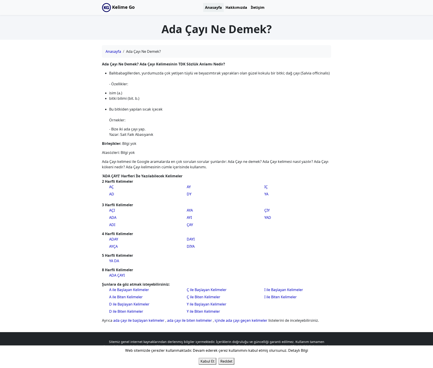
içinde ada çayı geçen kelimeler (241, 320)
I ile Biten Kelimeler (280, 296)
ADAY (113, 239)
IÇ (266, 186)
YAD (267, 217)
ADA (112, 217)
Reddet (226, 361)
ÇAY (190, 224)
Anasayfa (213, 7)
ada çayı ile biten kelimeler (190, 320)
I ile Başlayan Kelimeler (283, 289)
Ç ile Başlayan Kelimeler (207, 289)
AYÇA (113, 246)
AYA (190, 210)
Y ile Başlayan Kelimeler (206, 304)
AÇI (112, 210)
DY (189, 194)
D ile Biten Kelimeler (126, 311)
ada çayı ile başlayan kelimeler (139, 320)
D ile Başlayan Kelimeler (129, 304)
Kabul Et (207, 361)
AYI (189, 217)
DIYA (191, 246)
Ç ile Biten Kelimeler (203, 296)
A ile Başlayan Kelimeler (129, 289)
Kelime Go (123, 7)
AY (189, 186)
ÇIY (267, 210)
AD (111, 194)
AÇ (111, 186)
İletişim (258, 7)
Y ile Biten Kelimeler (203, 311)
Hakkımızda (236, 7)
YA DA (114, 260)
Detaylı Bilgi (298, 350)
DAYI (191, 239)
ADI (112, 224)
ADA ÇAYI (117, 275)
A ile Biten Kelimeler (126, 296)
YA (266, 194)
